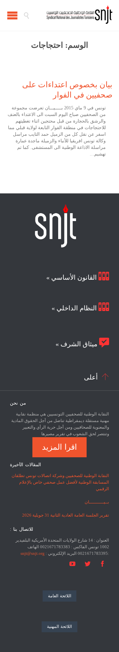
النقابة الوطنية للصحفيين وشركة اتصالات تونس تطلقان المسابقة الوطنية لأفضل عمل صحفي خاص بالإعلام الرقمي (60, 482)
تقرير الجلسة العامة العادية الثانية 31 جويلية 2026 (65, 515)
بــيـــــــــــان (97, 501)
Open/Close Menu (12, 15)
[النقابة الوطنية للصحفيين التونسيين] (71, 15)
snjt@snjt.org (32, 553)
